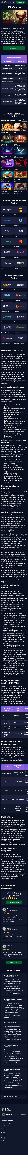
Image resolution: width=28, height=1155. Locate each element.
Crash (17, 120)
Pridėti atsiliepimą (14, 902)
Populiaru (3, 120)
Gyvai (11, 120)
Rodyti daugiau (14, 962)
